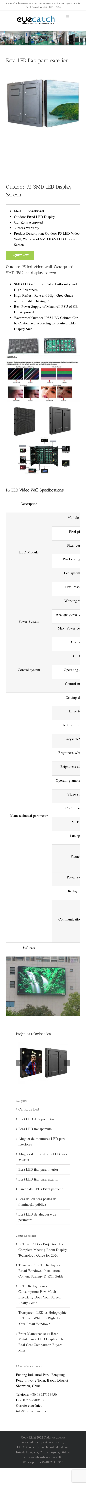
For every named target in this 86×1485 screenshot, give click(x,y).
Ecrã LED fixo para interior (38, 1169)
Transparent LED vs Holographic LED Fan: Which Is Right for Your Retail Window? (42, 1318)
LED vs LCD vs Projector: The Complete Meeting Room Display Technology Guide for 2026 (42, 1249)
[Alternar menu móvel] (68, 16)
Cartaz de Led (28, 1109)
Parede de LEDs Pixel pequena (40, 1188)
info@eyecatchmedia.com (34, 1411)
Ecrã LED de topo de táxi (37, 1119)
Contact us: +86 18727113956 (46, 6)
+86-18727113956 (43, 1394)
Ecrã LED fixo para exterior (38, 1179)
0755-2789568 (33, 1399)
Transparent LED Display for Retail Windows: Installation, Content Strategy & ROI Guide (40, 1270)
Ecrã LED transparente (35, 1128)
